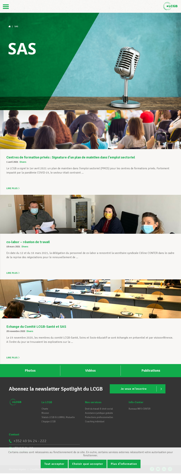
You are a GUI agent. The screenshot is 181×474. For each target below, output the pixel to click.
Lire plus (11, 188)
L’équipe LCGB (49, 421)
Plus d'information (124, 464)
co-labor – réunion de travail (28, 242)
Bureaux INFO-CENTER (139, 408)
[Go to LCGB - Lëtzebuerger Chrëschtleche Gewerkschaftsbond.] (9, 26)
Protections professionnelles (99, 417)
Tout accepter (54, 464)
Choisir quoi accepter (87, 464)
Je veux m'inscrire (134, 389)
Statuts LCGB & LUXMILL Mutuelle (58, 417)
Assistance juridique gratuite (99, 413)
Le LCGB (47, 402)
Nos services (93, 402)
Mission (45, 413)
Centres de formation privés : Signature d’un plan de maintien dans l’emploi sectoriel (70, 157)
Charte (45, 408)
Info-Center (136, 402)
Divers (23, 162)
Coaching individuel (94, 421)
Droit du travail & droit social (99, 408)
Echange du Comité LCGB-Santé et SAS (36, 326)
